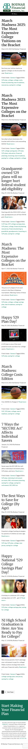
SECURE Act (13, 485)
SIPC (7, 724)
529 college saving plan (9, 151)
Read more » (9, 73)
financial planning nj (15, 229)
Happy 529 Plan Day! (10, 319)
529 (2, 411)
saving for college (15, 85)
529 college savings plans (16, 224)
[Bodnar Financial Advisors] (14, 4)
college (10, 80)
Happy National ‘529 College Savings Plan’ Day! (12, 564)
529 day (4, 543)
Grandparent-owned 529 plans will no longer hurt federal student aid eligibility (13, 179)
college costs (18, 80)
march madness (19, 82)
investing (11, 156)
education (12, 153)
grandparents (13, 231)
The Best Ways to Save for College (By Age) (13, 502)
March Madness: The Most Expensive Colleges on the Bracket (13, 254)
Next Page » (10, 692)
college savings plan (14, 607)
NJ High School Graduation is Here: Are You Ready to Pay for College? (13, 628)
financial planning (7, 82)
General (13, 77)
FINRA (3, 724)
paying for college (7, 158)
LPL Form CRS (23, 738)
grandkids (4, 231)
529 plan (4, 80)
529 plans (4, 153)
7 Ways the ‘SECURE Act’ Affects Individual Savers (11, 432)
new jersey (5, 85)
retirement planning (18, 480)
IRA (9, 480)
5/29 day (4, 224)
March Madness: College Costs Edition (12, 372)
